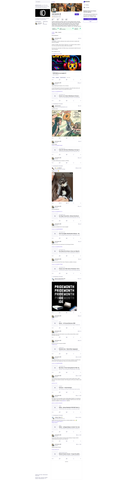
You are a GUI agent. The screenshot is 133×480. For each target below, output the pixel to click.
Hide (71, 173)
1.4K (57, 19)
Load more (66, 461)
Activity (53, 32)
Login (90, 21)
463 (52, 19)
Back (54, 1)
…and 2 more (68, 77)
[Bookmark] (73, 79)
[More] (80, 79)
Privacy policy (37, 475)
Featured (59, 32)
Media (56, 32)
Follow (77, 14)
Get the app (42, 477)
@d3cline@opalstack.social (56, 15)
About (41, 474)
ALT (79, 135)
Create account (90, 19)
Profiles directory (45, 474)
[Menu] (80, 14)
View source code (41, 478)
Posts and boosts (55, 35)
